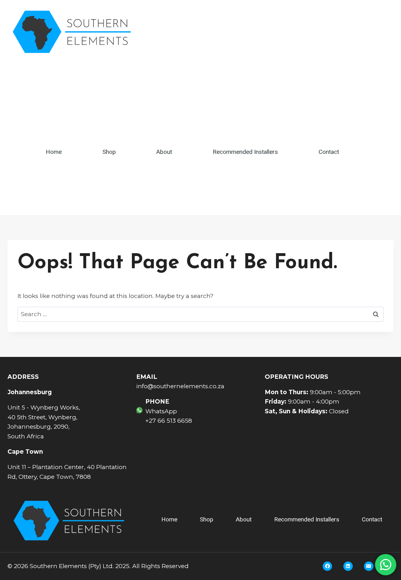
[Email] (368, 566)
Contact (329, 152)
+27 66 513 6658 (168, 420)
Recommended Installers (245, 152)
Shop (109, 152)
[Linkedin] (348, 566)
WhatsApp (161, 411)
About (164, 152)
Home (54, 152)
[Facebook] (327, 566)
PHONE (157, 401)
